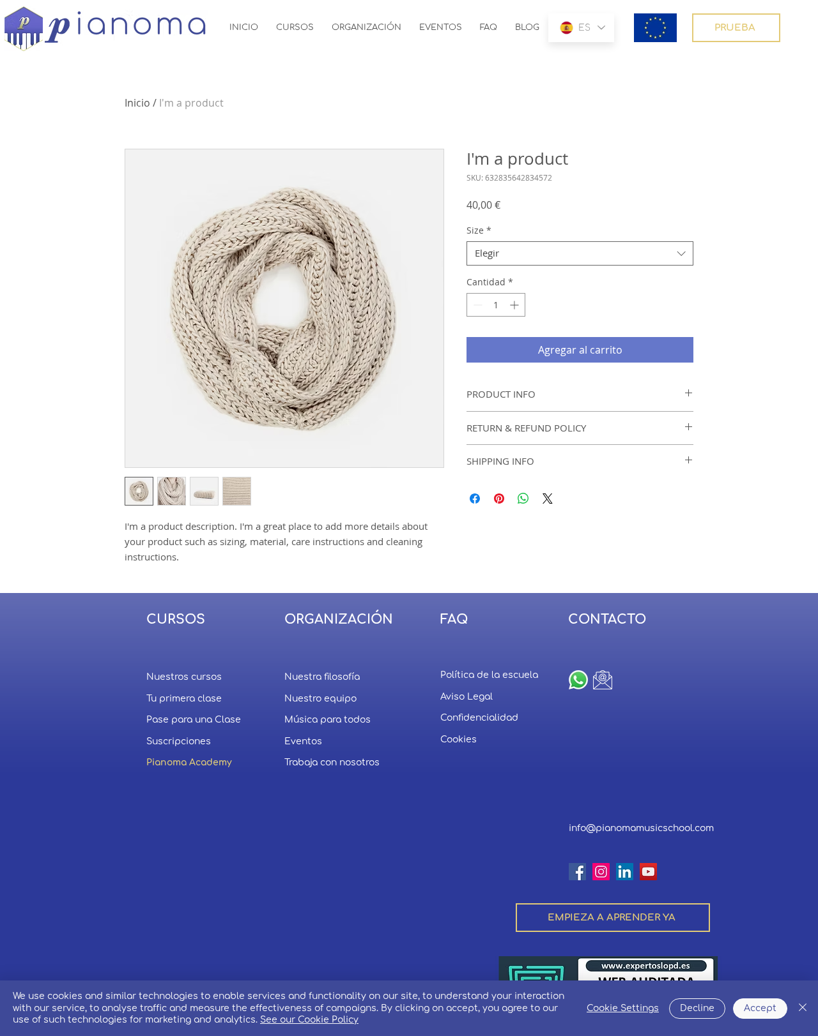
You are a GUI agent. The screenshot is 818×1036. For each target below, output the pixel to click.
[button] (655, 27)
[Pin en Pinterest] (499, 498)
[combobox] (580, 253)
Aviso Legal (466, 697)
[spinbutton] (495, 305)
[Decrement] (476, 305)
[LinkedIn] (624, 871)
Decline (697, 1008)
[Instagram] (601, 871)
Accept (760, 1008)
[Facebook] (577, 871)
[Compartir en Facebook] (474, 498)
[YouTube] (648, 871)
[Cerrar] (802, 1008)
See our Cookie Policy (309, 1020)
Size (479, 230)
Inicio (137, 103)
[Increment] (515, 305)
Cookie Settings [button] (623, 1008)
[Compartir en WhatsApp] (523, 498)
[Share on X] (547, 498)
